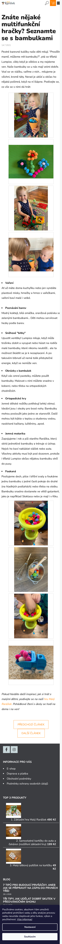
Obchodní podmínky (19, 778)
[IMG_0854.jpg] (31, 569)
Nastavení (30, 927)
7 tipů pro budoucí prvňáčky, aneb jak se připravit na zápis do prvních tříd (30, 888)
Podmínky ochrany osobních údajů (27, 783)
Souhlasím (30, 936)
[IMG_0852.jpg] (31, 657)
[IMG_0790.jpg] (31, 616)
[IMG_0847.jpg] (31, 208)
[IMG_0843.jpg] (31, 249)
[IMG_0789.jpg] (31, 523)
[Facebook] (6, 749)
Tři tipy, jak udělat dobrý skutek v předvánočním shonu (29, 900)
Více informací (24, 919)
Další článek (31, 733)
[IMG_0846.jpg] (31, 156)
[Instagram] (14, 749)
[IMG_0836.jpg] (31, 115)
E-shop (11, 768)
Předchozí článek (31, 724)
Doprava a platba (17, 773)
